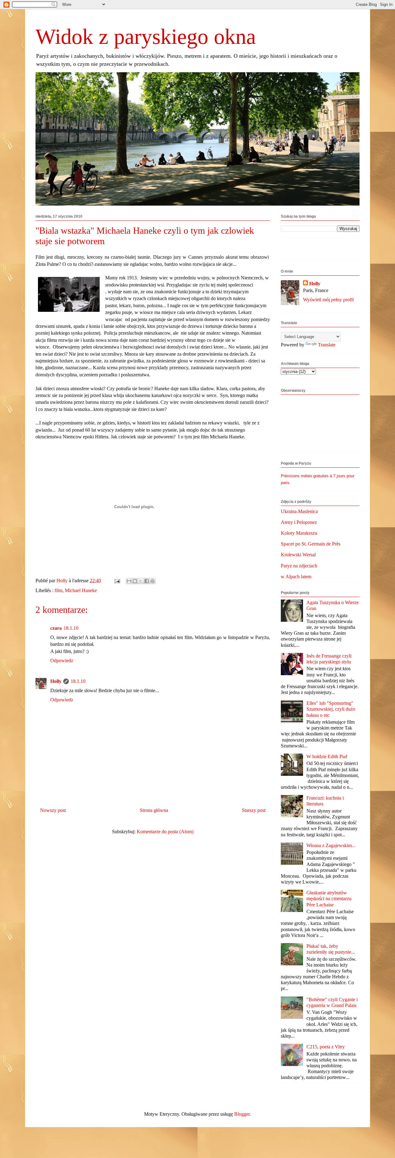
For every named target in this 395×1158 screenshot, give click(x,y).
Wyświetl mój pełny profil (328, 299)
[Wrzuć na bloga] (135, 581)
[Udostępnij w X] (141, 581)
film (58, 590)
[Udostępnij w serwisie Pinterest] (152, 581)
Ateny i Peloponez (299, 522)
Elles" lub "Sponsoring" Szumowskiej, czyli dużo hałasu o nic (330, 708)
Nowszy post (53, 810)
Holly (55, 681)
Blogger (242, 1114)
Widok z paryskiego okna (145, 36)
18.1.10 (71, 628)
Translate (326, 344)
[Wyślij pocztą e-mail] (129, 581)
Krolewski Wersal (298, 554)
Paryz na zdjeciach (299, 565)
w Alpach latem (296, 576)
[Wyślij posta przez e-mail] (116, 580)
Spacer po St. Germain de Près (310, 543)
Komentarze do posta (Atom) (165, 831)
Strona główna (154, 810)
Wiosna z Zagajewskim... (331, 845)
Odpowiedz (61, 660)
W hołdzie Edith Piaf (326, 756)
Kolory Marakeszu (299, 533)
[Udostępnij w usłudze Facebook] (146, 581)
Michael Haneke (81, 590)
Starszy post (253, 810)
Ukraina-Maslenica (299, 511)
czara (56, 628)
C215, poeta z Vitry (325, 1046)
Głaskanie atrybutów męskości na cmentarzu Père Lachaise (328, 898)
